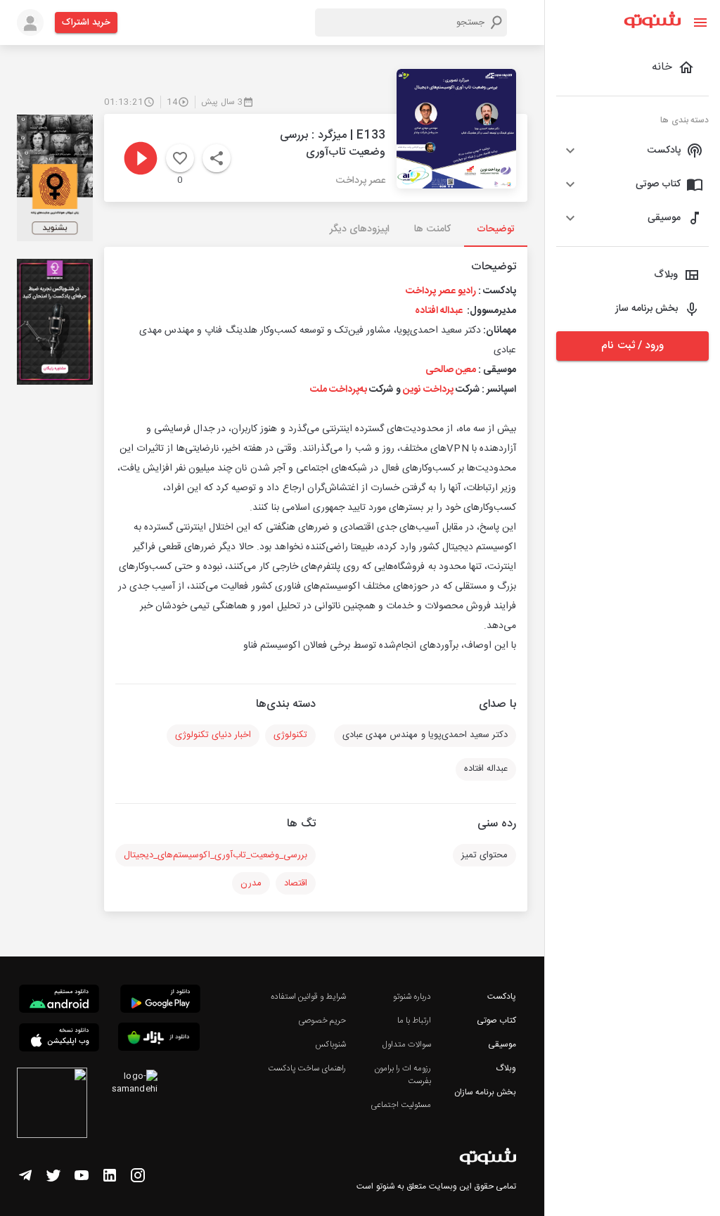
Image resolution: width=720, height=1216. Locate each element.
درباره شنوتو (412, 996)
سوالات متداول (406, 1044)
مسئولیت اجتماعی (401, 1105)
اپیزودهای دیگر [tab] (360, 229)
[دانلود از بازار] (159, 1039)
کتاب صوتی (496, 1020)
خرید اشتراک (86, 22)
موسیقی (502, 1044)
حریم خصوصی (322, 1020)
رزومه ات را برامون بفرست (402, 1074)
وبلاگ (506, 1068)
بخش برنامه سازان (485, 1092)
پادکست (501, 996)
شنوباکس (330, 1044)
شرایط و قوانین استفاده (308, 996)
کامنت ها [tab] (432, 229)
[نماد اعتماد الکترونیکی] (52, 1105)
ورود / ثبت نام (632, 345)
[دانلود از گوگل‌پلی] (160, 1001)
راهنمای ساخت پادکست (307, 1068)
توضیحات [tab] (496, 229)
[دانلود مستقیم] (59, 1001)
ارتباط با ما (414, 1020)
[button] (632, 150)
